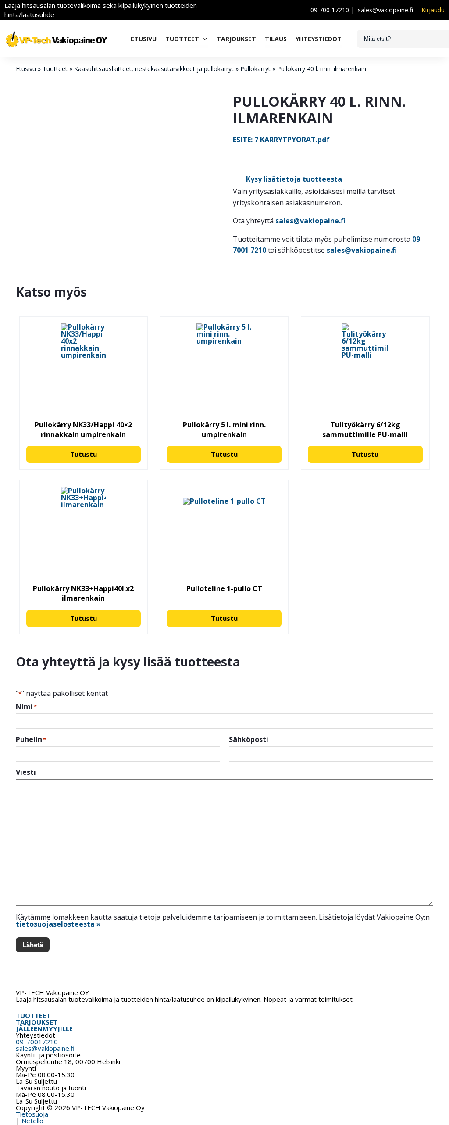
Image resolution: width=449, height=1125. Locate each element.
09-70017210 (37, 1041)
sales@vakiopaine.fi (385, 10)
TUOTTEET (33, 1015)
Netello (32, 1120)
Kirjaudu (433, 10)
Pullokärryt (255, 68)
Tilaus (276, 39)
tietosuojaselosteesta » (58, 924)
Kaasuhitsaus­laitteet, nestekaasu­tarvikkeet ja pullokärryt (154, 68)
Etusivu (144, 39)
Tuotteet (182, 39)
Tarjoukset (236, 39)
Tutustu (83, 454)
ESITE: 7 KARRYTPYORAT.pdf (281, 139)
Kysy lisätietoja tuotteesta (294, 179)
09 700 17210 (329, 10)
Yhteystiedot (319, 39)
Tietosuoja (32, 1114)
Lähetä (32, 945)
